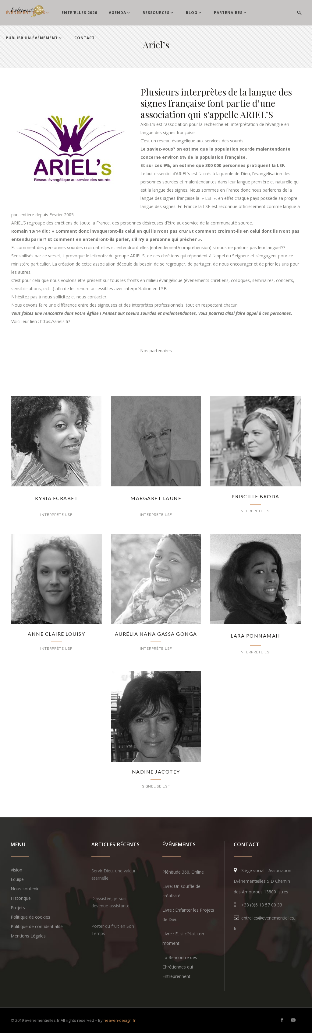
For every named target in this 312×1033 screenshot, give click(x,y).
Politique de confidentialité (37, 926)
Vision (16, 870)
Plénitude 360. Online (183, 872)
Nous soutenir (25, 889)
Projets (18, 907)
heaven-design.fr (120, 1020)
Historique (21, 898)
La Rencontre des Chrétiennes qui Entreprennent (179, 967)
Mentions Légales (28, 936)
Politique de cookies (30, 917)
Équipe (17, 879)
